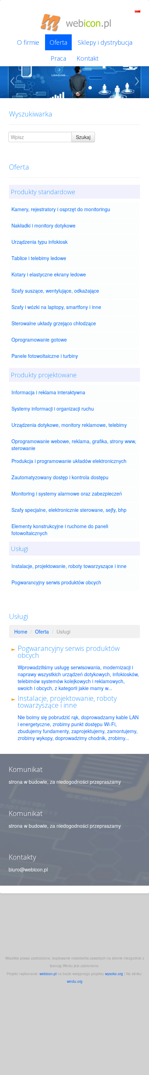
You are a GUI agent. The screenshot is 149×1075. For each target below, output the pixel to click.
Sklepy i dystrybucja (105, 42)
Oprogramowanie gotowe (39, 339)
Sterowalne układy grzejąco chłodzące (53, 323)
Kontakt (87, 58)
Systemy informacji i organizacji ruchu (52, 408)
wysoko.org (114, 973)
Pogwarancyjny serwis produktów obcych (56, 582)
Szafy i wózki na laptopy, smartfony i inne (56, 306)
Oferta (58, 42)
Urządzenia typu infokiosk (39, 241)
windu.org (74, 981)
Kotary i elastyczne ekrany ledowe (48, 274)
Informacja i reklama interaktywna (48, 392)
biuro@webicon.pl (28, 869)
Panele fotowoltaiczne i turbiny (44, 355)
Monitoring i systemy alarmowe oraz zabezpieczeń (66, 493)
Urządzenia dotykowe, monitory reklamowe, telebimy (69, 424)
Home (20, 631)
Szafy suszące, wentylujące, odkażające (55, 290)
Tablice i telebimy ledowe (38, 258)
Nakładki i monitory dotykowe (43, 225)
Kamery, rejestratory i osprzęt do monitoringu (60, 209)
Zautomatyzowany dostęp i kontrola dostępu (59, 477)
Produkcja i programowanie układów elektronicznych (68, 460)
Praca (58, 58)
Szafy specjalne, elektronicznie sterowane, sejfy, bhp (68, 509)
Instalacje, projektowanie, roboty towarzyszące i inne (68, 565)
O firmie (28, 42)
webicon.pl (48, 973)
